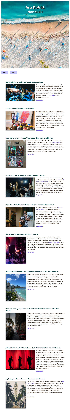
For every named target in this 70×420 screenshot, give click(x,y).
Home (4, 72)
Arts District (53, 95)
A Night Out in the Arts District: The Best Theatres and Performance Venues (33, 348)
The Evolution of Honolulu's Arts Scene (20, 108)
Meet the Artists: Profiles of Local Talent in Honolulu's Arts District (30, 205)
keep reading (39, 100)
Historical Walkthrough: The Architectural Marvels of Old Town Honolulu (32, 271)
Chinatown (40, 113)
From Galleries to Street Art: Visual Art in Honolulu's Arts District (29, 138)
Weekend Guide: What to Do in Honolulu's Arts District (25, 175)
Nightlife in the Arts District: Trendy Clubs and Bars (24, 82)
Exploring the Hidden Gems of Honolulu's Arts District (25, 379)
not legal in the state (53, 242)
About (13, 72)
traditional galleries (56, 142)
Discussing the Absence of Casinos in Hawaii (22, 234)
